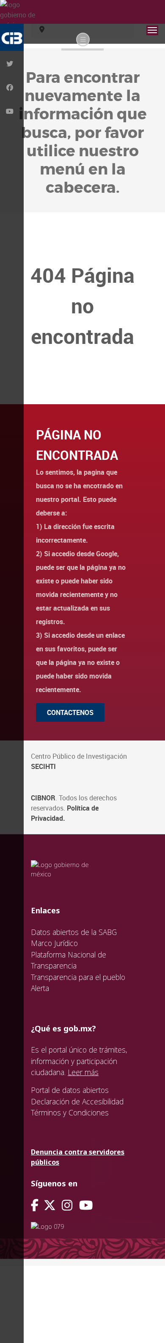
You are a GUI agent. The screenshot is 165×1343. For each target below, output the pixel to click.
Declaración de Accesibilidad (77, 1101)
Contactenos (70, 712)
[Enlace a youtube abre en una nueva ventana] (86, 1205)
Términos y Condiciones (70, 1112)
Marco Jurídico (54, 943)
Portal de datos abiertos (70, 1090)
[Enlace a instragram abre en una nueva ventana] (67, 1205)
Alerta (40, 988)
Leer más (83, 1072)
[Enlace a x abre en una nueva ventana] (53, 1205)
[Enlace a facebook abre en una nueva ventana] (34, 1205)
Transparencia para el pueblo (78, 977)
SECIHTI (43, 766)
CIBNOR (43, 797)
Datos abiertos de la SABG (74, 932)
